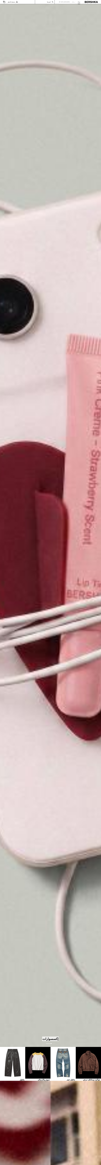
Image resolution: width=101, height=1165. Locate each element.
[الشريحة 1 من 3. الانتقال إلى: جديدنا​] (50, 525)
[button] (52, 1043)
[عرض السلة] (4, 2)
